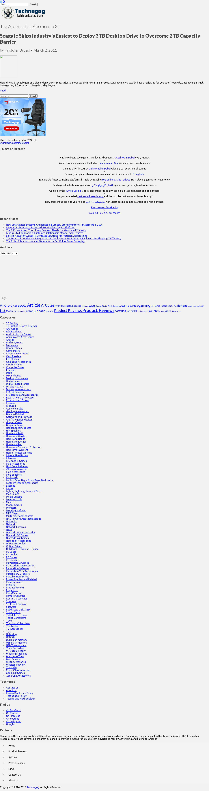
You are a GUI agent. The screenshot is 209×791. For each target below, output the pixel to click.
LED (201, 306)
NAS (15, 311)
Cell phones (12, 359)
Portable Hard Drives (17, 576)
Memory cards (14, 499)
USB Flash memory (16, 639)
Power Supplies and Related (21, 579)
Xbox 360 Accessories (18, 670)
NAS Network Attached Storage (23, 518)
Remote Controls (15, 595)
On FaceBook (13, 710)
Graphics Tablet (15, 425)
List (3, 311)
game (125, 305)
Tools (9, 620)
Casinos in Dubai (125, 157)
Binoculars (12, 345)
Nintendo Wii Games (17, 538)
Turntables (12, 626)
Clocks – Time (14, 364)
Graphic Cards (14, 422)
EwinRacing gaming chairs (14, 142)
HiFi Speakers (13, 430)
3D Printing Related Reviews (21, 326)
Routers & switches (16, 598)
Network (10, 524)
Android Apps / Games (18, 334)
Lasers (9, 488)
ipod (190, 306)
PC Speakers (13, 560)
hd (152, 306)
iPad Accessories (15, 463)
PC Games (11, 557)
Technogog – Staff (16, 695)
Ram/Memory (13, 593)
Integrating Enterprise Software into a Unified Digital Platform (40, 227)
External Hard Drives (17, 400)
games (134, 305)
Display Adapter (15, 386)
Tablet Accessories (16, 615)
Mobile (9, 311)
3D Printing (12, 323)
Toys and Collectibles (18, 623)
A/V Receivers (14, 331)
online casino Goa (109, 163)
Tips (149, 310)
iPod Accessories (15, 472)
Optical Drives (14, 546)
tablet (134, 311)
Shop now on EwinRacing (104, 207)
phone (41, 311)
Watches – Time (15, 656)
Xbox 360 (11, 667)
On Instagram (13, 721)
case (92, 305)
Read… (4, 90)
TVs (8, 631)
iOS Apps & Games (16, 461)
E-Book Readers (15, 392)
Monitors (11, 507)
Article (33, 305)
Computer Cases (15, 367)
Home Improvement (17, 450)
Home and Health (15, 438)
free (110, 306)
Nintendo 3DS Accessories (20, 532)
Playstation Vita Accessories (22, 571)
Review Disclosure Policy (19, 693)
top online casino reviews (116, 179)
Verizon (160, 311)
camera (85, 306)
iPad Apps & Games (17, 466)
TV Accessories (14, 628)
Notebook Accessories (18, 540)
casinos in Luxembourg (90, 196)
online (29, 310)
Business (76, 306)
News (9, 529)
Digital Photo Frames (17, 383)
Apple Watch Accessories (20, 337)
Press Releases (14, 582)
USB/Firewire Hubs (16, 645)
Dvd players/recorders (18, 389)
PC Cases (11, 551)
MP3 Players (13, 513)
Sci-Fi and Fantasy (16, 604)
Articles (47, 305)
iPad (176, 306)
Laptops (10, 485)
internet (165, 306)
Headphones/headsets (18, 427)
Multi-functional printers (19, 516)
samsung (120, 310)
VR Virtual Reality (16, 651)
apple (22, 305)
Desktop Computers (17, 378)
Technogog (33, 787)
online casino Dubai (100, 168)
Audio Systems (14, 342)
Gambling (116, 306)
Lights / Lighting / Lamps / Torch (24, 491)
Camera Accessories (17, 353)
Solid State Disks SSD (18, 609)
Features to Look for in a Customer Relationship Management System (44, 233)
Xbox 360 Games (15, 673)
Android (6, 305)
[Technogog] (23, 18)
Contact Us (12, 687)
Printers (10, 584)
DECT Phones (13, 375)
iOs (171, 306)
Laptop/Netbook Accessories (22, 483)
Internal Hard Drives (17, 455)
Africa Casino (73, 190)
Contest (10, 370)
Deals (9, 372)
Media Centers (14, 496)
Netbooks (11, 521)
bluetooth (66, 306)
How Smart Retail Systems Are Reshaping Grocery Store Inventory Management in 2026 (54, 224)
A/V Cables (12, 328)
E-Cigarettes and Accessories (22, 394)
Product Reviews (68, 311)
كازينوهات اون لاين (96, 201)
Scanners (11, 601)
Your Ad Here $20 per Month (104, 213)
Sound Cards (13, 612)
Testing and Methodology (20, 698)
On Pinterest (13, 716)
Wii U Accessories (16, 662)
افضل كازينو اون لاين (102, 185)
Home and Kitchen (16, 441)
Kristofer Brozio (17, 50)
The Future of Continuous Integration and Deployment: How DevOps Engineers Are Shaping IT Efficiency (63, 238)
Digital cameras (14, 381)
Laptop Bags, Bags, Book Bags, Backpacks (29, 480)
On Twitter (12, 713)
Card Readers (13, 356)
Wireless (176, 311)
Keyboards (12, 477)
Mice (8, 502)
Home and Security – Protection (23, 447)
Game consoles (14, 408)
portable (50, 311)
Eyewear (10, 403)
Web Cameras (13, 659)
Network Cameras (16, 527)
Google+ (10, 724)
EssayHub (138, 174)
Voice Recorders (15, 648)
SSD (128, 311)
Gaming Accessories (17, 411)
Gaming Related (15, 414)
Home (157, 306)
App (15, 306)
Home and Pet (14, 444)
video (168, 310)
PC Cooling (12, 554)
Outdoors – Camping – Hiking (22, 549)
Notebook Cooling (16, 543)
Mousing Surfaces (16, 510)
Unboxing (11, 634)
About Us (11, 690)
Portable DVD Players (18, 573)
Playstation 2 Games (17, 562)
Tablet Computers (16, 617)
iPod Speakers (14, 474)
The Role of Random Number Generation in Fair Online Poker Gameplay (45, 241)
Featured (11, 405)
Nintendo (21, 311)
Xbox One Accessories (18, 675)
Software (11, 606)
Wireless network (15, 664)
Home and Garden (16, 436)
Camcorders (13, 350)
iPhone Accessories (17, 469)
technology (142, 311)
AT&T (57, 306)
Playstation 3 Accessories (20, 565)
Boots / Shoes (14, 348)
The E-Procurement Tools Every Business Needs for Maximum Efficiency (46, 230)
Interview (11, 458)
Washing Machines (16, 653)
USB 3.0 (10, 637)
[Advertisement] (104, 274)
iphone (183, 305)
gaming (144, 305)
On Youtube (12, 718)
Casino (98, 306)
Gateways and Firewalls (19, 416)
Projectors (12, 590)
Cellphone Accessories (18, 361)
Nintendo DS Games (17, 535)
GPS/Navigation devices (19, 419)
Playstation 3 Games (17, 568)
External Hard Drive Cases (20, 397)
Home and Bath (14, 433)
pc (35, 311)
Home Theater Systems (19, 452)
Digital (104, 306)
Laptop (196, 306)
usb (155, 310)
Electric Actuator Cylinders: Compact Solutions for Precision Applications (46, 235)
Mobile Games (14, 505)
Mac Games (12, 494)
